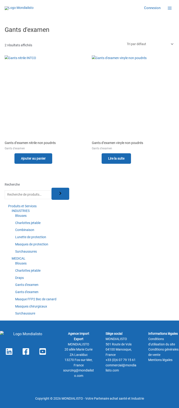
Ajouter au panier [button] (33, 158)
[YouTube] (42, 351)
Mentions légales (160, 360)
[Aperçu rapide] (12, 158)
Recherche (12, 184)
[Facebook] (26, 351)
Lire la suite (116, 158)
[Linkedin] (9, 351)
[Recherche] (60, 194)
